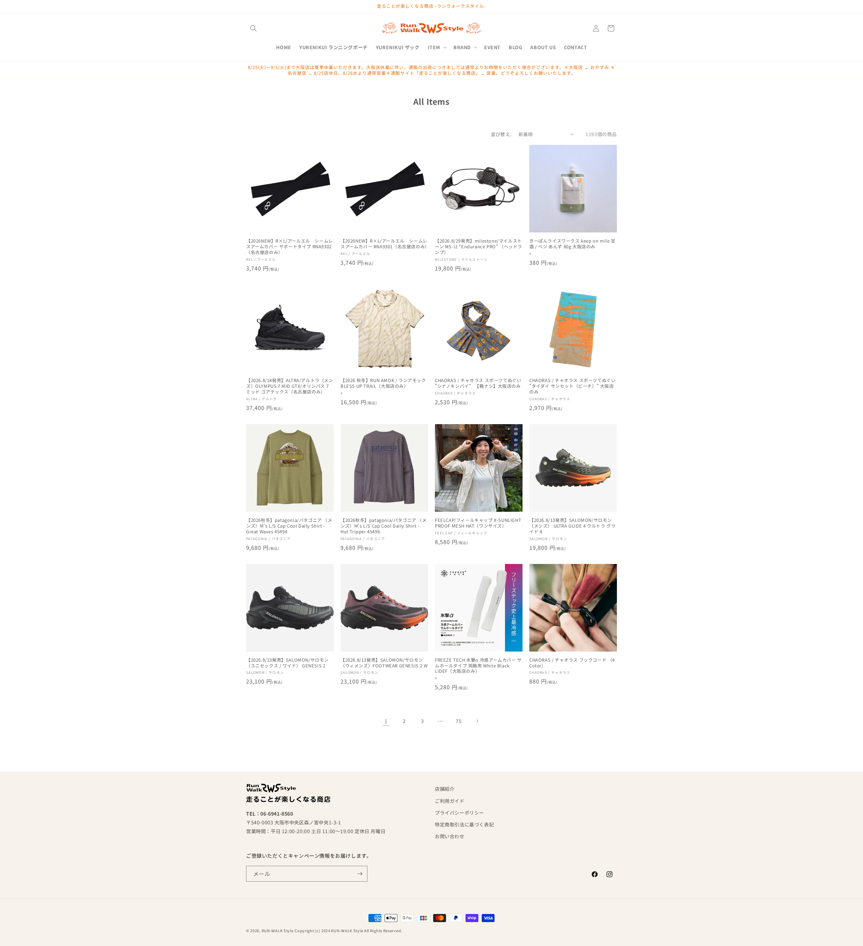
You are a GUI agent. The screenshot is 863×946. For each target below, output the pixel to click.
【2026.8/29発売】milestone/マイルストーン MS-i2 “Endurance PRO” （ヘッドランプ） (478, 246)
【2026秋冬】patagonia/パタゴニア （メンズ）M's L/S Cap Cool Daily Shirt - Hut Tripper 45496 (383, 526)
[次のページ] (477, 721)
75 (459, 721)
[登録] (359, 874)
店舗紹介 (444, 788)
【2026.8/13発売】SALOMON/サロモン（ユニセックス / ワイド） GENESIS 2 (287, 663)
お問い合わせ (450, 836)
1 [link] (386, 721)
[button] (253, 28)
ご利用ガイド (450, 800)
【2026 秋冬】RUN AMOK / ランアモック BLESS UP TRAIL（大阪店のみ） (383, 383)
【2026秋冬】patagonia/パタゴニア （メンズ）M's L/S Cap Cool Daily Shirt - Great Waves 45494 (289, 526)
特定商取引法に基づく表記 (464, 824)
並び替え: (501, 134)
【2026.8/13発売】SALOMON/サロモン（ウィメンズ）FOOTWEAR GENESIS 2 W (383, 663)
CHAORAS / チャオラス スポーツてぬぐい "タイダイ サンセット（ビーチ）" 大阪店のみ (572, 386)
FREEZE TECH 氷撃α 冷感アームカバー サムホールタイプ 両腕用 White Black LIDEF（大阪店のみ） (478, 665)
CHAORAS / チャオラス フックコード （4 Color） (572, 663)
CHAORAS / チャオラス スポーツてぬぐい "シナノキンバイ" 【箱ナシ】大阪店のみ (478, 383)
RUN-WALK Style (278, 930)
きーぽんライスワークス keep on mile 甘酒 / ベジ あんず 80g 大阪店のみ (572, 244)
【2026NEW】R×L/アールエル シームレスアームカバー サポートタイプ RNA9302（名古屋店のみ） (289, 246)
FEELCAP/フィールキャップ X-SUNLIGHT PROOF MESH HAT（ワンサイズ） (478, 523)
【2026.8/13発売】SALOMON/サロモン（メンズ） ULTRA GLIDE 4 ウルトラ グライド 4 (572, 526)
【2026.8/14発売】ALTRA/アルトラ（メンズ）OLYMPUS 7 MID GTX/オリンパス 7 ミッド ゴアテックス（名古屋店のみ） (289, 386)
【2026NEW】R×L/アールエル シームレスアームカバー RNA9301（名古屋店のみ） (384, 244)
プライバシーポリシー (459, 812)
